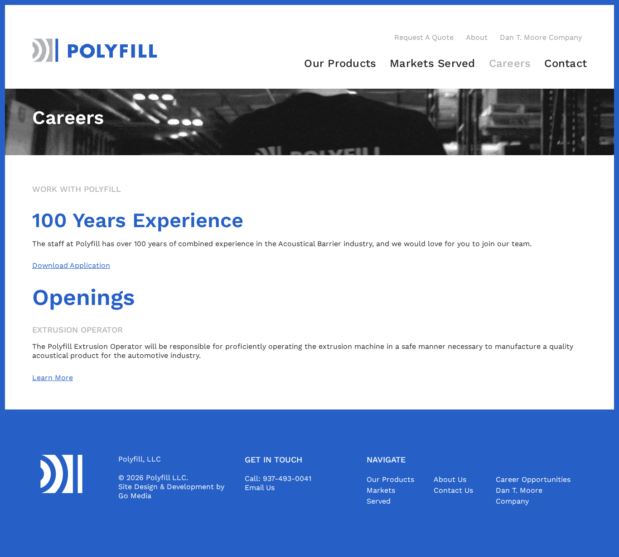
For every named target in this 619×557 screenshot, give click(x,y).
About (477, 37)
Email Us (260, 487)
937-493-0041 (287, 478)
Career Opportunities (533, 479)
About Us (450, 479)
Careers (510, 63)
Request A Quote (424, 37)
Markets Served (432, 63)
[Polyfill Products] (94, 49)
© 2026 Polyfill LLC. (153, 477)
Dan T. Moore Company (541, 37)
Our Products (340, 63)
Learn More (52, 377)
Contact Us (453, 490)
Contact (565, 63)
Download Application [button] (71, 265)
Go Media (134, 495)
